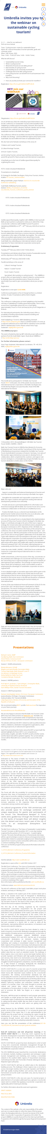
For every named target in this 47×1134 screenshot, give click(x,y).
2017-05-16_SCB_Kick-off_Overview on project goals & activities (23, 1024)
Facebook (43, 9)
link (20, 863)
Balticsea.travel (31, 705)
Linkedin (43, 14)
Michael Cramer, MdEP (8, 655)
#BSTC (19, 705)
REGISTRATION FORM (8, 1097)
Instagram (43, 24)
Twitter (43, 19)
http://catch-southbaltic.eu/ (21, 860)
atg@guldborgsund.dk (16, 327)
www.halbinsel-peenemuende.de (24, 885)
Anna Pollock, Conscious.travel (11, 659)
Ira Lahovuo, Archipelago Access (11, 673)
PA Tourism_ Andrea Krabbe (15, 177)
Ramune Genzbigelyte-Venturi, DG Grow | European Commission (22, 694)
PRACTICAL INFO (6, 1094)
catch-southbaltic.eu (37, 882)
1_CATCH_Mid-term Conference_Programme (15, 850)
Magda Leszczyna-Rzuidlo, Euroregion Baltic (15, 669)
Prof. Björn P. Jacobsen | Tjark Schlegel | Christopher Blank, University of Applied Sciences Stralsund (20, 685)
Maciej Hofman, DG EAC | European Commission (17, 661)
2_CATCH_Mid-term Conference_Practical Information (18, 853)
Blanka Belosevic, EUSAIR (9, 667)
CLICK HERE (21, 290)
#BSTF (8, 383)
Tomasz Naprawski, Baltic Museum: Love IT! (15, 671)
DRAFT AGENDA (6, 1090)
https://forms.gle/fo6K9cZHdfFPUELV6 (22, 84)
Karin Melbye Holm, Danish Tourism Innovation (16, 688)
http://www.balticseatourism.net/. (13, 755)
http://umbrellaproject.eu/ (10, 338)
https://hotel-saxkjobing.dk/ (11, 322)
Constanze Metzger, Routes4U (11, 677)
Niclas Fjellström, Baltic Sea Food (11, 675)
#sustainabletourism (7, 710)
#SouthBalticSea (20, 710)
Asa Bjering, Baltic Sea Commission (12, 657)
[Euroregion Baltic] (14, 8)
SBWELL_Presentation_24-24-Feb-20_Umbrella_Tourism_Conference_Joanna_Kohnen (17, 189)
